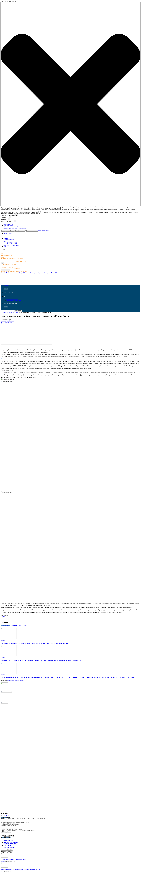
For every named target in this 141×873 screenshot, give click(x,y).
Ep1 (1, 871)
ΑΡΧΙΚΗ (6, 238)
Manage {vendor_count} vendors (11, 226)
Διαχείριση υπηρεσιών (9, 225)
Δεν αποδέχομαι (10, 230)
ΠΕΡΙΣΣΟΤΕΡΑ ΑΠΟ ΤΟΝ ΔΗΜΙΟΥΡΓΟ (19, 625)
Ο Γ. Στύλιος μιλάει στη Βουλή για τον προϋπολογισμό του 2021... (14, 859)
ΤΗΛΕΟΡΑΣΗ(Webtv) (11, 242)
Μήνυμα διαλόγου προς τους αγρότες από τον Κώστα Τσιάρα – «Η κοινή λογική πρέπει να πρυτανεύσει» (41, 660)
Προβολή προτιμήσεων (20, 230)
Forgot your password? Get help (8, 264)
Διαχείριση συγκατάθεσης (6, 851)
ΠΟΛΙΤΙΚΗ (3, 640)
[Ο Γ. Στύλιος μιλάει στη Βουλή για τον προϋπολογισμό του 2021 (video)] (4, 857)
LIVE (5, 241)
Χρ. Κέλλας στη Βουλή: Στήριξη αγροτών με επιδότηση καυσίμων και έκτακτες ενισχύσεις (35, 643)
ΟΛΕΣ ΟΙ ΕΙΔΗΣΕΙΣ (9, 239)
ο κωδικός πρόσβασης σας (20, 261)
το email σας (17, 268)
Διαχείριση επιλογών (8, 224)
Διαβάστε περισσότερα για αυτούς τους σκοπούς (15, 228)
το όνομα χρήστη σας (19, 259)
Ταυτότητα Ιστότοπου (11, 842)
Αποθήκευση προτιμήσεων (31, 230)
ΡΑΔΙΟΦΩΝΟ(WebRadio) (12, 243)
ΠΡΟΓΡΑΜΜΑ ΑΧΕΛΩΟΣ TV (11, 245)
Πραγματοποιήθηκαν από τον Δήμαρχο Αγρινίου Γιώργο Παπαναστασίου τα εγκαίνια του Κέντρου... (21, 869)
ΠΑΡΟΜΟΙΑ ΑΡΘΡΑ (5, 625)
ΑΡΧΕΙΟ (6, 246)
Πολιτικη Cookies (9, 847)
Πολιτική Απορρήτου (10, 844)
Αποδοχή (3, 230)
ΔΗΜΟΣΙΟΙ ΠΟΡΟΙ (9, 840)
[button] (70, 104)
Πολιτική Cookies (8, 233)
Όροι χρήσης (8, 845)
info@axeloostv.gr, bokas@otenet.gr (15, 680)
